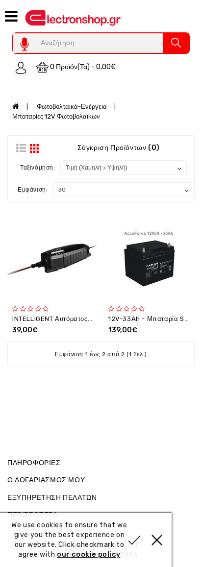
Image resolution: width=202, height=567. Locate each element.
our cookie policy (88, 554)
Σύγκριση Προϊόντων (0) (118, 148)
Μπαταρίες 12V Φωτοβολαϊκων (56, 116)
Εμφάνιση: (33, 189)
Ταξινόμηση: (37, 167)
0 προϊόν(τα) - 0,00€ (82, 67)
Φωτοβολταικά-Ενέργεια (72, 106)
